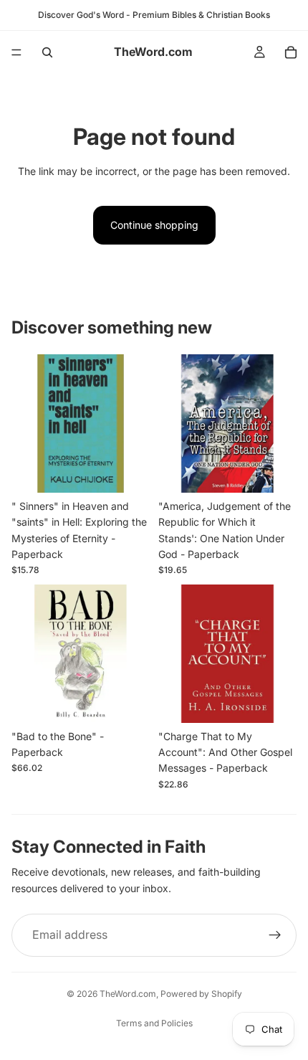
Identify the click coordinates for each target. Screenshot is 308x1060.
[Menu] (16, 52)
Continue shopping (154, 225)
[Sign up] (275, 935)
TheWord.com (128, 993)
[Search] (47, 52)
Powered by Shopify (201, 993)
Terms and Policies (154, 1023)
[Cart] (291, 52)
